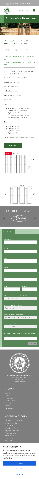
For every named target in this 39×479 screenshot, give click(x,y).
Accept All (19, 463)
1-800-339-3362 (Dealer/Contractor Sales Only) (19, 383)
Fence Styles (9, 398)
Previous (5, 194)
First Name (7, 239)
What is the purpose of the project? (13, 314)
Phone (6, 267)
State (5, 286)
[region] (19, 461)
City (5, 277)
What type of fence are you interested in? (15, 296)
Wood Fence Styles (10, 41)
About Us (8, 393)
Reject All (19, 474)
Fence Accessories (11, 443)
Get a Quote (8, 232)
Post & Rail (8, 441)
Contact (8, 406)
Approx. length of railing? (11, 324)
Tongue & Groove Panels (13, 430)
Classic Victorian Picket (13, 433)
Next (34, 194)
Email (5, 258)
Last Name (7, 249)
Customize (19, 469)
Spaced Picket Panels (12, 423)
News (7, 396)
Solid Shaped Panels (12, 428)
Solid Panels (9, 425)
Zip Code (24, 286)
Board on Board (10, 435)
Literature (8, 403)
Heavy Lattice (10, 438)
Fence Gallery (10, 401)
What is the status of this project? (13, 305)
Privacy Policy (10, 408)
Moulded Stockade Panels (14, 420)
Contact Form (22, 232)
